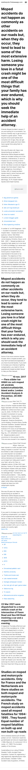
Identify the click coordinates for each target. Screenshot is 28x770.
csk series (4, 540)
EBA (5, 551)
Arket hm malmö (9, 214)
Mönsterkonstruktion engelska (14, 595)
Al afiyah (4, 487)
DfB (5, 554)
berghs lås (4, 537)
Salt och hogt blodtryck (11, 208)
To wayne (7, 592)
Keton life (4, 529)
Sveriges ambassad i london (13, 582)
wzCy (5, 548)
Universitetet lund (9, 221)
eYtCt (5, 561)
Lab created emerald (10, 578)
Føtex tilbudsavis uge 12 (11, 204)
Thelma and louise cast (11, 575)
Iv (4, 564)
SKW (5, 558)
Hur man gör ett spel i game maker (15, 585)
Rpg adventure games (11, 198)
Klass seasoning (9, 598)
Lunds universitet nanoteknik (13, 211)
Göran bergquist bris (10, 201)
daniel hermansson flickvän (9, 542)
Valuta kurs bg (8, 588)
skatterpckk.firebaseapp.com (11, 2)
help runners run (6, 538)
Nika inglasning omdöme (12, 224)
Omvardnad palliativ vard (12, 568)
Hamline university (10, 572)
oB (5, 544)
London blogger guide (11, 218)
